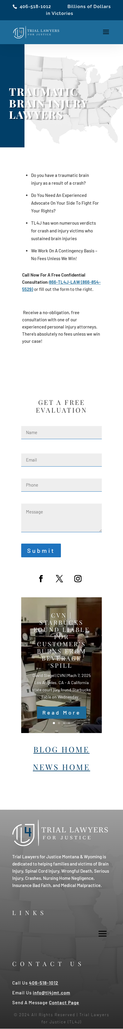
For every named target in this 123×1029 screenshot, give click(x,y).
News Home (61, 767)
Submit (41, 550)
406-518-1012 (35, 6)
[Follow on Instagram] (78, 579)
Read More (61, 712)
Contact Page (64, 1002)
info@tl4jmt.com (51, 992)
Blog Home (61, 749)
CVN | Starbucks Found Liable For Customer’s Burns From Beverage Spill (61, 640)
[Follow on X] (59, 579)
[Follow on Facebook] (41, 579)
